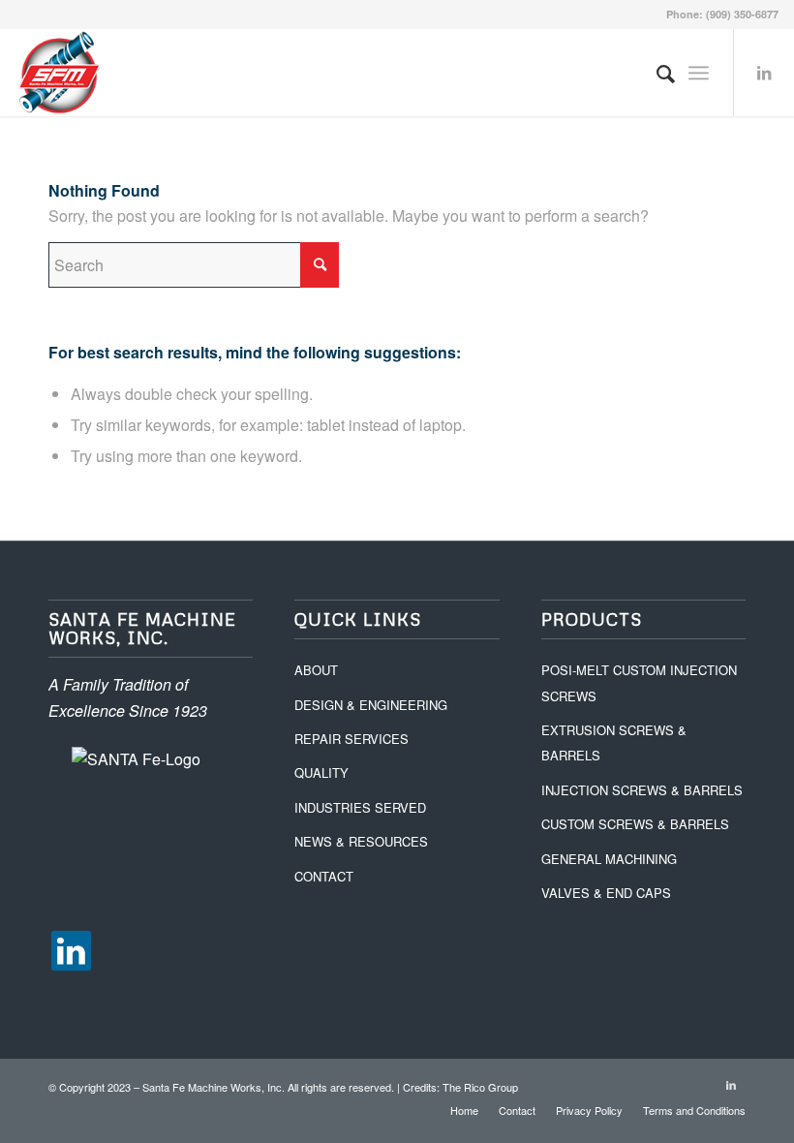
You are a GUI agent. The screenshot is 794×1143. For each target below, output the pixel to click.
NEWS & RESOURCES (361, 841)
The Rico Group (480, 1087)
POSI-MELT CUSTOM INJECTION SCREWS (639, 682)
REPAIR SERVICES (351, 738)
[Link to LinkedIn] (764, 72)
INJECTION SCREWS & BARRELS (642, 790)
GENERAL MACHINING (609, 859)
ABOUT (316, 670)
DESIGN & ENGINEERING (370, 704)
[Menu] (698, 72)
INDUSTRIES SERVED (360, 807)
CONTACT (323, 876)
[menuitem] (656, 72)
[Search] (656, 72)
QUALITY (321, 772)
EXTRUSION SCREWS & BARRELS (614, 742)
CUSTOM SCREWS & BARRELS (635, 824)
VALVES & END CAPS (606, 892)
